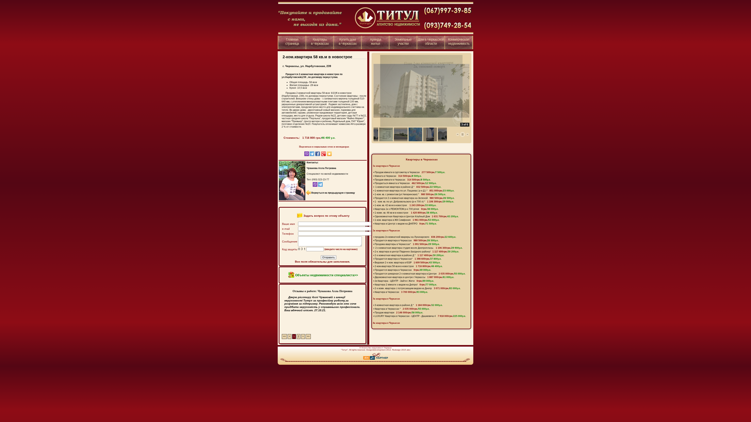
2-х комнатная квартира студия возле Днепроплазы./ (419, 248)
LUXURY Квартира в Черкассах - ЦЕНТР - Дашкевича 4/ (420, 316)
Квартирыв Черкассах (320, 42)
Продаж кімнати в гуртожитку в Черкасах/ (410, 172)
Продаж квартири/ (399, 312)
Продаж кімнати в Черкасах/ (403, 179)
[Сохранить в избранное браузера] (329, 153)
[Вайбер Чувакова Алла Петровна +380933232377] (311, 186)
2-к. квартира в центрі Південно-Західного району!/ (417, 251)
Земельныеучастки (403, 42)
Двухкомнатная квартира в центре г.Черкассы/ (414, 277)
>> (308, 336)
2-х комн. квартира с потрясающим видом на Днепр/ (418, 288)
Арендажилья (375, 42)
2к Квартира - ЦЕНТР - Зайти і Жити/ (404, 281)
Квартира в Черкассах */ (402, 309)
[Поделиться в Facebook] (317, 153)
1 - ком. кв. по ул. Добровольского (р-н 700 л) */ (414, 201)
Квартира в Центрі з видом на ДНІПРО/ (406, 223)
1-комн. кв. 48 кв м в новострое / (406, 212)
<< (284, 336)
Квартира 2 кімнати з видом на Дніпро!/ (406, 284)
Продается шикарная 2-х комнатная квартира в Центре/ (420, 273)
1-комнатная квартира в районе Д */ (408, 187)
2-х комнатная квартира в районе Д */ (409, 255)
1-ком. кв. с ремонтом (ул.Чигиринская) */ (410, 194)
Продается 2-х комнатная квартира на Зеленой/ (415, 198)
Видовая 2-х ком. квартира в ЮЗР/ (407, 262)
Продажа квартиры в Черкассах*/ (407, 244)
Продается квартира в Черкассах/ (406, 240)
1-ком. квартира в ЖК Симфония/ (407, 220)
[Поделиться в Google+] (323, 153)
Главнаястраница (292, 42)
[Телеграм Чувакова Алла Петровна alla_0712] (320, 186)
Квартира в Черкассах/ (401, 292)
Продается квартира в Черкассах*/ (408, 258)
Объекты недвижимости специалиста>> (326, 275)
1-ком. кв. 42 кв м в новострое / (405, 205)
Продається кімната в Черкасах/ (406, 183)
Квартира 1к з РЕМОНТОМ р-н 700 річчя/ (406, 209)
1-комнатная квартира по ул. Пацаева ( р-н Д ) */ (414, 190)
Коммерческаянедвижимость (458, 42)
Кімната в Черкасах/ (398, 176)
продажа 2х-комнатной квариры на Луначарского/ (415, 237)
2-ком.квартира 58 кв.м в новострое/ (409, 266)
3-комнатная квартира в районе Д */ (409, 305)
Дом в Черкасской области (431, 42)
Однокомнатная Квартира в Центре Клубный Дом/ (417, 216)
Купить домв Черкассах (348, 42)
